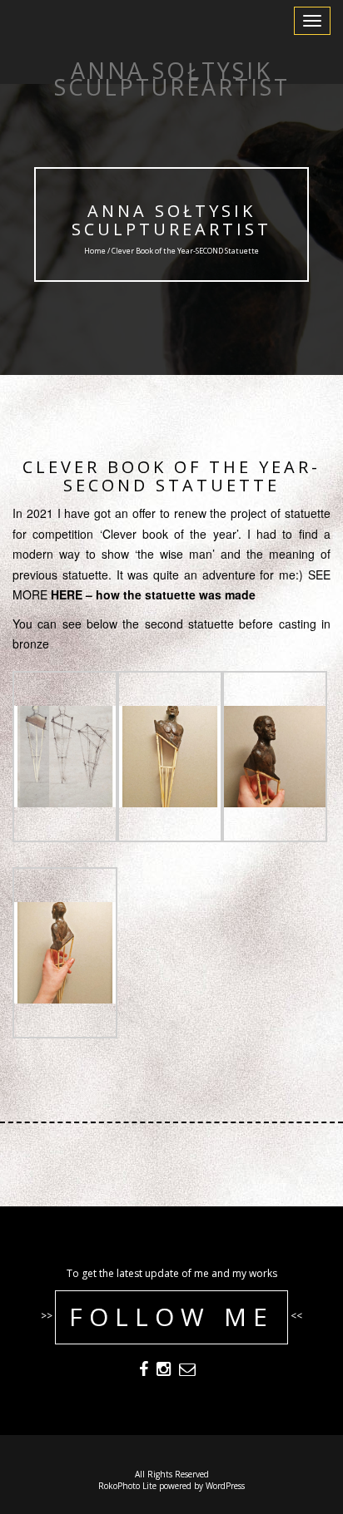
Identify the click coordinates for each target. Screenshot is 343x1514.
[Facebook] (143, 1371)
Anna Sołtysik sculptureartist (171, 220)
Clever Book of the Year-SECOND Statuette (171, 476)
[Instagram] (164, 1371)
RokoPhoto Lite (127, 1486)
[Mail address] (187, 1371)
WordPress (225, 1486)
